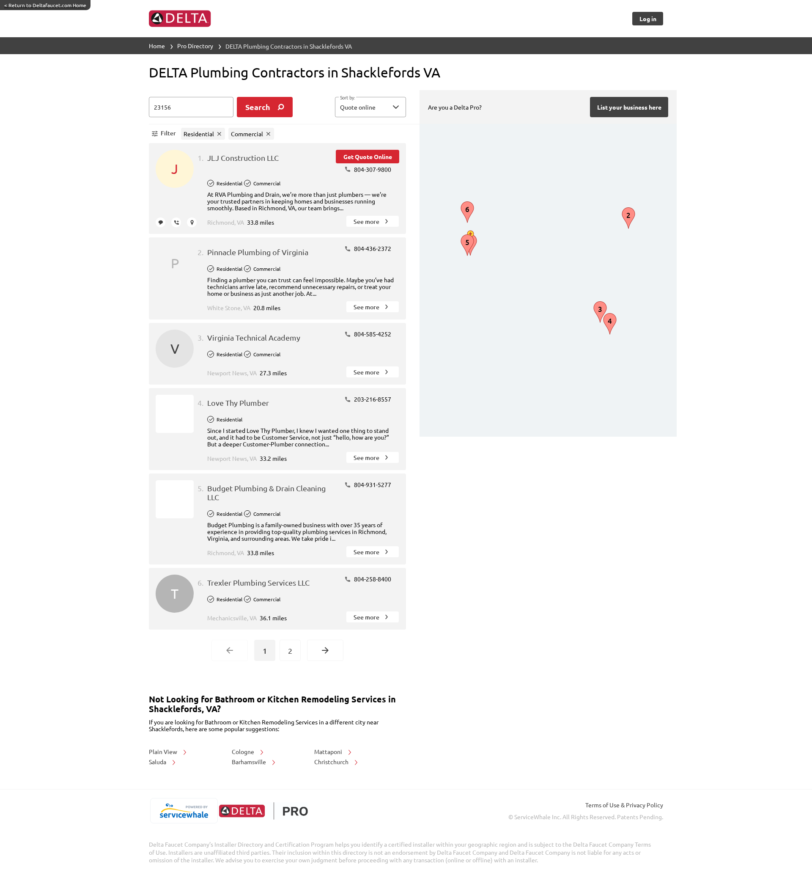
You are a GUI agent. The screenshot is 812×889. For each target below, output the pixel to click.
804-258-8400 (372, 579)
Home (157, 46)
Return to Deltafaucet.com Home (45, 5)
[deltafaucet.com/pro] (263, 811)
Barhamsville (249, 761)
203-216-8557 (372, 399)
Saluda (158, 761)
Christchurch (332, 761)
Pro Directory (195, 46)
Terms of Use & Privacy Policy (624, 805)
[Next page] (325, 650)
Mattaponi (328, 751)
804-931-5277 (372, 484)
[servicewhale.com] (184, 810)
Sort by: (347, 98)
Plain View (163, 751)
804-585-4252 (372, 334)
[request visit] (192, 222)
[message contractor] (160, 222)
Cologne (243, 751)
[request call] (176, 222)
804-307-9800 (372, 169)
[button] (370, 107)
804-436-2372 (372, 248)
